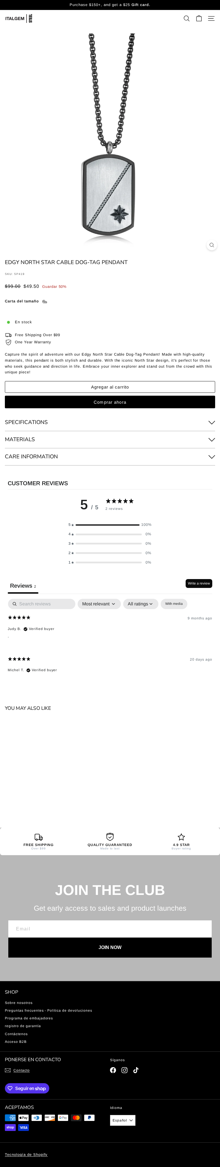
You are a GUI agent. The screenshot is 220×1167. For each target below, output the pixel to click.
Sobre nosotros (19, 1003)
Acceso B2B (16, 1042)
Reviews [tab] (23, 585)
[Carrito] (199, 18)
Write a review (199, 583)
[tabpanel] (110, 641)
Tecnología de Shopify (26, 1154)
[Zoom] (212, 245)
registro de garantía (23, 1026)
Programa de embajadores (29, 1018)
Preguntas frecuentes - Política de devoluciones (48, 1011)
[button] (110, 525)
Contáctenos (16, 1034)
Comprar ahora (110, 402)
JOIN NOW (110, 947)
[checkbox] (174, 604)
